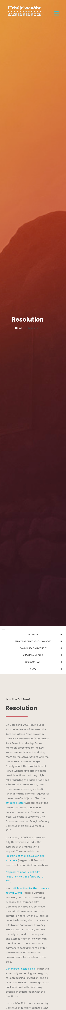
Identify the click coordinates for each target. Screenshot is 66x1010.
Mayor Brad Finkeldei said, (21, 968)
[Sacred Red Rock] (24, 10)
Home (18, 328)
